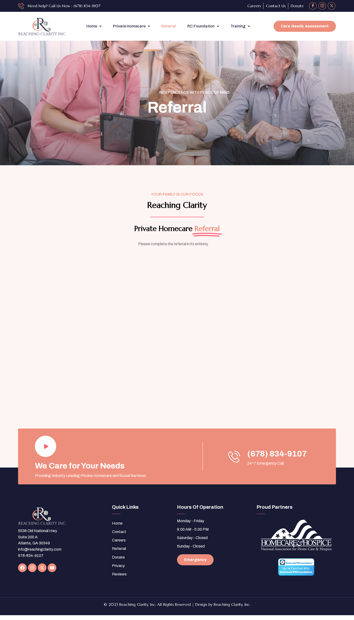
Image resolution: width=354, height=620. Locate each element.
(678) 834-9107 (277, 453)
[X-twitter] (42, 567)
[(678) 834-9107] (234, 456)
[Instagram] (322, 6)
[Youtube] (52, 567)
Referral (168, 26)
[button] (94, 26)
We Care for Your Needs (80, 465)
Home (91, 26)
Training (237, 26)
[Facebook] (313, 6)
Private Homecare (129, 26)
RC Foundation (201, 26)
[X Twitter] (331, 6)
